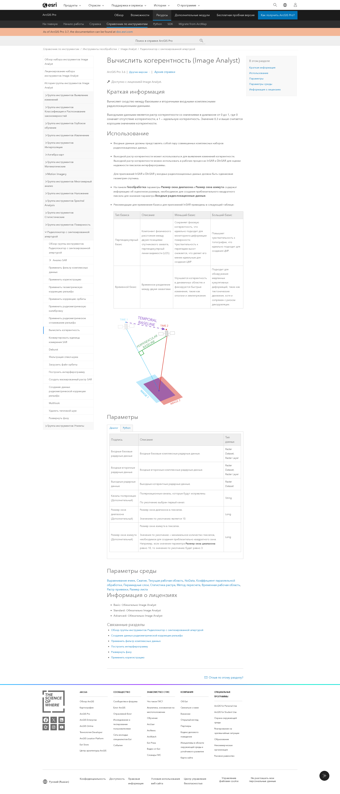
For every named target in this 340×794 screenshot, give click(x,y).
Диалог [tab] (113, 427)
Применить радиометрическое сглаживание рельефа (67, 320)
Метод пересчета (188, 585)
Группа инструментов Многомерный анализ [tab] (68, 183)
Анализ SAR (60, 260)
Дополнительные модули (192, 15)
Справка (95, 24)
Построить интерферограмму (67, 372)
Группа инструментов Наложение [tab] (68, 193)
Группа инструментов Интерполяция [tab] (59, 145)
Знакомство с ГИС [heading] (158, 692)
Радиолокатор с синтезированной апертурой (167, 49)
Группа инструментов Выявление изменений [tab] (66, 97)
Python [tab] (127, 427)
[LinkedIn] (61, 720)
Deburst (53, 349)
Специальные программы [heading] (222, 694)
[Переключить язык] (285, 5)
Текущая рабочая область (165, 580)
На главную (50, 24)
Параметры (256, 78)
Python (157, 24)
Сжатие (142, 580)
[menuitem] (94, 701)
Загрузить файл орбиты (63, 364)
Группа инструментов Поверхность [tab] (68, 224)
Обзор (119, 15)
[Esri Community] (45, 727)
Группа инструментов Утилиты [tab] (65, 425)
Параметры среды (260, 84)
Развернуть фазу (59, 418)
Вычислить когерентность (64, 330)
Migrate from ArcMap (193, 24)
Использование (258, 73)
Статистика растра (162, 585)
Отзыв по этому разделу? (226, 677)
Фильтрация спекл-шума (63, 357)
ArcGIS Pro (49, 14)
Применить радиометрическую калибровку (67, 308)
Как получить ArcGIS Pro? (278, 15)
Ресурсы (162, 15)
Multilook (54, 403)
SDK (170, 24)
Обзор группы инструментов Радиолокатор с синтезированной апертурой (69, 248)
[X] (53, 720)
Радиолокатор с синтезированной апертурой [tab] (67, 234)
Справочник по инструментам (127, 24)
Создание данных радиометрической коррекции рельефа (67, 391)
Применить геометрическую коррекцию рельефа (66, 289)
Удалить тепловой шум (62, 410)
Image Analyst (129, 49)
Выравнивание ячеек (121, 580)
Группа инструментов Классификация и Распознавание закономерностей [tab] (65, 112)
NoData (190, 580)
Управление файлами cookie (229, 780)
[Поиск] (275, 5)
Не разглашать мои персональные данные (262, 780)
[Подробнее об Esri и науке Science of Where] (53, 702)
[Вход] (295, 5)
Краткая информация (262, 67)
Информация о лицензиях (265, 89)
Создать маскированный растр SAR (70, 379)
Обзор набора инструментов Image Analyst (66, 61)
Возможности (140, 15)
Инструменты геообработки (100, 49)
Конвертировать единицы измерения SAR (64, 340)
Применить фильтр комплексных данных (68, 270)
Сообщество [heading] (121, 692)
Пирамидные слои (136, 585)
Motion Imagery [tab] (56, 174)
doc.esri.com (124, 31)
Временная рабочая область (221, 585)
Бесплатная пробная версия (235, 15)
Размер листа (139, 589)
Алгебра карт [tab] (55, 154)
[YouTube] (61, 727)
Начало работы (73, 24)
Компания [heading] (187, 692)
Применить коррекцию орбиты (67, 299)
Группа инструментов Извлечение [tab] (68, 135)
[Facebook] (45, 720)
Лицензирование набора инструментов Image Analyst (61, 73)
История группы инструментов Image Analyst (67, 85)
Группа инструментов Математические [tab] (59, 164)
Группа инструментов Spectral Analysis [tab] (64, 203)
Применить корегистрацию (65, 279)
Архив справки (164, 72)
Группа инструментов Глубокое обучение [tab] (65, 125)
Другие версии (138, 72)
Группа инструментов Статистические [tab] (59, 215)
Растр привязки (117, 589)
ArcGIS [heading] (83, 692)
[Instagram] (53, 727)
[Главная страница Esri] (49, 5)
